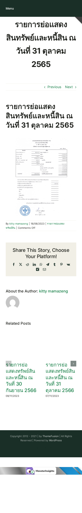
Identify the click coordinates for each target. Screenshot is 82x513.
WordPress (55, 440)
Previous (54, 87)
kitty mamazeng (18, 223)
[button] (8, 363)
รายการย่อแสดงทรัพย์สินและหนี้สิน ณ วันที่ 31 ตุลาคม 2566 (60, 377)
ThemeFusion (51, 436)
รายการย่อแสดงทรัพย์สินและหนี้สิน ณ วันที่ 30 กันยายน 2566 (21, 377)
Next (69, 87)
